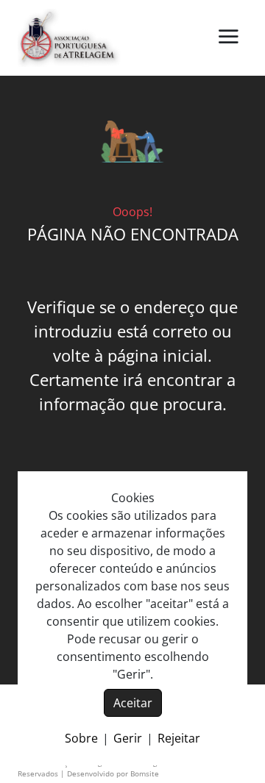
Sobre (81, 738)
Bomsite (144, 773)
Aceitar (132, 703)
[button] (228, 37)
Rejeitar (179, 738)
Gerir (127, 738)
